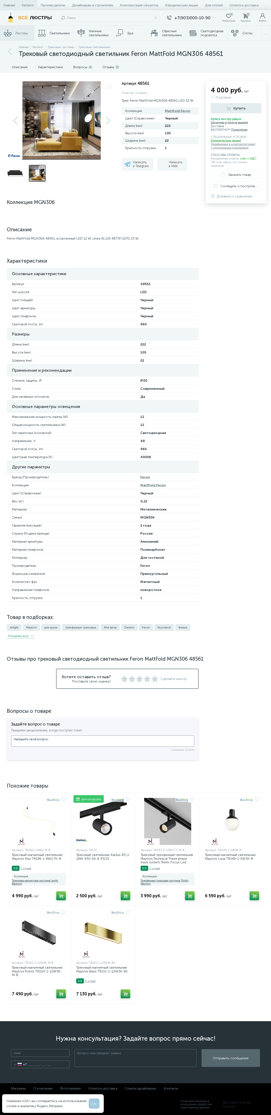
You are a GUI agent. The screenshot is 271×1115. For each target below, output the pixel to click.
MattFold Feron (177, 111)
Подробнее (239, 130)
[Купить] (61, 895)
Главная (9, 5)
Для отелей (214, 5)
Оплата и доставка (244, 5)
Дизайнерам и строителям (92, 5)
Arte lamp (110, 627)
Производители (53, 5)
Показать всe (18, 636)
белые (182, 627)
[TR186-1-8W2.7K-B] (39, 821)
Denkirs (129, 627)
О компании (43, 1088)
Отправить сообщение (231, 1058)
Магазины (18, 1088)
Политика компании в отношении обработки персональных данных (196, 1104)
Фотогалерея (70, 1088)
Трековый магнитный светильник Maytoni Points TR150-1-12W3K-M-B (37, 971)
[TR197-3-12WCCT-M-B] (168, 821)
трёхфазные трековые (80, 627)
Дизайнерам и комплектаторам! (233, 144)
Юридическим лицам (181, 5)
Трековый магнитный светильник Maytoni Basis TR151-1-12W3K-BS (102, 969)
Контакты (171, 1088)
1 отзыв (26, 868)
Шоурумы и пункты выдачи (229, 122)
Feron (145, 477)
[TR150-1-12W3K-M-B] (39, 934)
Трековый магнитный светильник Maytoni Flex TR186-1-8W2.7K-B (37, 856)
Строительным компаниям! (230, 148)
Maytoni (31, 627)
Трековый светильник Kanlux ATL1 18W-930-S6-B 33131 (102, 856)
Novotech (164, 627)
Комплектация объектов (139, 5)
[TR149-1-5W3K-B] (232, 821)
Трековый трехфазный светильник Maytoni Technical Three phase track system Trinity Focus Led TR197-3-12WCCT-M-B (167, 860)
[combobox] (19, 1064)
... (266, 5)
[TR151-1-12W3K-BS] (103, 934)
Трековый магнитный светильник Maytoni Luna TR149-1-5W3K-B (230, 856)
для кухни (51, 627)
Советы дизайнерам (140, 1088)
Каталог (28, 5)
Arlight (14, 627)
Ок (94, 1104)
